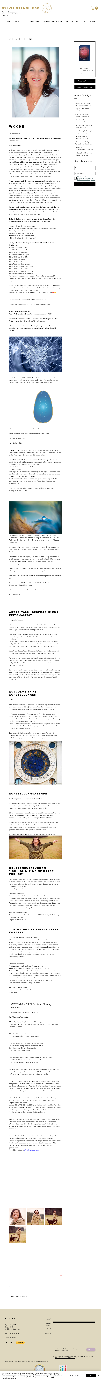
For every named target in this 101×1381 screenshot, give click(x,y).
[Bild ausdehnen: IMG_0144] (53, 1216)
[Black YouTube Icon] (10, 1342)
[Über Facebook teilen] (10, 1269)
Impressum (9, 1361)
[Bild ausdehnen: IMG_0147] (35, 1216)
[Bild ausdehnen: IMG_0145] (17, 1234)
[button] (95, 8)
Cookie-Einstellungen (76, 1376)
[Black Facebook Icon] (6, 1342)
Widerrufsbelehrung (41, 1361)
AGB (15, 1361)
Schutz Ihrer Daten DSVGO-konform (65, 1358)
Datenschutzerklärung (25, 1361)
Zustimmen (91, 1376)
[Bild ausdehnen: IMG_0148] (17, 1216)
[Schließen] (98, 1375)
